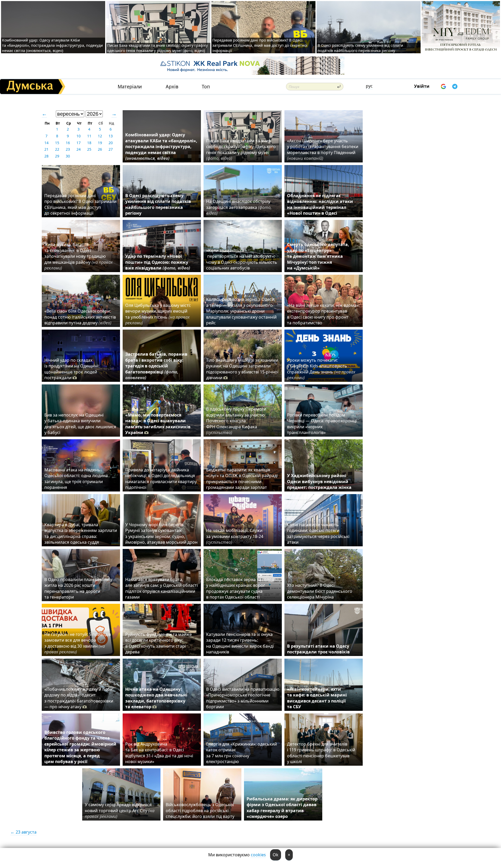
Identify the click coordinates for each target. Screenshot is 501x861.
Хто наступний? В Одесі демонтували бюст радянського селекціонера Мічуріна (319, 591)
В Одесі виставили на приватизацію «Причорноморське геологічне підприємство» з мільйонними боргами (242, 698)
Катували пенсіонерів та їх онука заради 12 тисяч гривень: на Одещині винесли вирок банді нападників (240, 643)
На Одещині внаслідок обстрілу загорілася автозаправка (239, 207)
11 (89, 135)
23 (68, 149)
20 (111, 142)
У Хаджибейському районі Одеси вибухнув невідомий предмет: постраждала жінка (319, 481)
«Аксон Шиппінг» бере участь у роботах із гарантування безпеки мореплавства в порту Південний (322, 149)
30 (68, 156)
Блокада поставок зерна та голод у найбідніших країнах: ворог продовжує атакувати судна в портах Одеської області (240, 588)
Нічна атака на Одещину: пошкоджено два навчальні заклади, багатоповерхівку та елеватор (156, 698)
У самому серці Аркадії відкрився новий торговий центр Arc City (119, 810)
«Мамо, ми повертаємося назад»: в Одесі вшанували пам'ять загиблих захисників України (157, 423)
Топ (206, 86)
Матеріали (130, 86)
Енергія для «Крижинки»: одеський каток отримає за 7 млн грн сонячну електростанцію (241, 752)
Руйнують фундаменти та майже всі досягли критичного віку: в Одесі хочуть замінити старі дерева (158, 643)
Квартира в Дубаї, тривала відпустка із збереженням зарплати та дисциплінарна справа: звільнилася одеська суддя (80, 533)
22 (57, 149)
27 (111, 149)
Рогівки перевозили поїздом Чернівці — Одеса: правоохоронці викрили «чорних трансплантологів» (322, 423)
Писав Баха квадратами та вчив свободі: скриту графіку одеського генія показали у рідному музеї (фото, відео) (157, 48)
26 (100, 149)
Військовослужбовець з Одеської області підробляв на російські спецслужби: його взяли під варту (200, 810)
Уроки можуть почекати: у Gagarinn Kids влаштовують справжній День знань (321, 368)
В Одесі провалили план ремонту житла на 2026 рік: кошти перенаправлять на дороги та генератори (78, 588)
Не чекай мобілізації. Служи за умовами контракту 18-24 (234, 536)
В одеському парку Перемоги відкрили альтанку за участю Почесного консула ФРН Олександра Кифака (236, 420)
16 (68, 142)
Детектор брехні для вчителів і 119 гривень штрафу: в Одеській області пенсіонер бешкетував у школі (321, 752)
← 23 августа (23, 832)
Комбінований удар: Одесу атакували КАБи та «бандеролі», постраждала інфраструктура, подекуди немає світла (161, 146)
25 (89, 149)
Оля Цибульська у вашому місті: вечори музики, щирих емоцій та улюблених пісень (158, 314)
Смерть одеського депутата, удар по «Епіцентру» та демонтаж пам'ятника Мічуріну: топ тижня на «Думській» (318, 256)
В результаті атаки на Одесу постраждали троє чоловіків (318, 649)
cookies (258, 855)
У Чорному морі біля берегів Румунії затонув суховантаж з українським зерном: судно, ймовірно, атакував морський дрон (161, 533)
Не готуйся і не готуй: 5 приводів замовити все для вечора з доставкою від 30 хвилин (77, 643)
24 (78, 149)
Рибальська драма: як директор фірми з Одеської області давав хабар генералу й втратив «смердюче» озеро (282, 807)
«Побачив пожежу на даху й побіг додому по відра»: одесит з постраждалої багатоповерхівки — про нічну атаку (78, 698)
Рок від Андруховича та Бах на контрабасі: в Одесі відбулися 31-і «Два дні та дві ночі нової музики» (159, 752)
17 (78, 142)
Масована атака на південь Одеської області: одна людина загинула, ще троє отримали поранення (76, 478)
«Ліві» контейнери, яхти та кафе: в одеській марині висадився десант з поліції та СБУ (317, 698)
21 (46, 149)
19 (100, 142)
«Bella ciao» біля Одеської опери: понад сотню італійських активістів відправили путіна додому (80, 317)
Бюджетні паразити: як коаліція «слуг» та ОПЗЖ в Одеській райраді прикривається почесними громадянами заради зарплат (242, 478)
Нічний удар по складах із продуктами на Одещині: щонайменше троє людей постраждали (71, 368)
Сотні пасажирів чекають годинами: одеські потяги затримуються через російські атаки (318, 533)
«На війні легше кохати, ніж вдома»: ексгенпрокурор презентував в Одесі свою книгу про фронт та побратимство (323, 314)
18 (89, 142)
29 (57, 156)
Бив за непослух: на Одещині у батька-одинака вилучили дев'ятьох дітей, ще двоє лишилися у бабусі (80, 423)
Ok (275, 855)
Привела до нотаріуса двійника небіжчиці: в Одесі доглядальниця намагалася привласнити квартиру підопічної (161, 478)
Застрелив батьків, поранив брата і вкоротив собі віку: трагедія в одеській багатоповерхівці (156, 365)
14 (46, 142)
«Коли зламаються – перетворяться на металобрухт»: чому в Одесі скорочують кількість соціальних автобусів (241, 259)
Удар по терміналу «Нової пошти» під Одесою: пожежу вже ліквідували (157, 262)
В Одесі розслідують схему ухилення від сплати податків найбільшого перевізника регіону (360, 48)
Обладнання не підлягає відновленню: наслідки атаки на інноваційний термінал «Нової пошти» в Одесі (320, 204)
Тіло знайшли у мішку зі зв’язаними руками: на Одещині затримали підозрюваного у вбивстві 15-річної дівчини (242, 368)
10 (78, 135)
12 (100, 135)
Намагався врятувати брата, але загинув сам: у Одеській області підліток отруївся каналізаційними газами (161, 588)
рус (369, 86)
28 (46, 156)
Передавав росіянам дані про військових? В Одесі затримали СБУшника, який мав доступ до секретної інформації (259, 45)
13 (111, 135)
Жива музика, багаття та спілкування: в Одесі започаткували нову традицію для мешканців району (78, 256)
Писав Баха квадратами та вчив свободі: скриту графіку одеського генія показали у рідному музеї (241, 149)
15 (57, 142)
